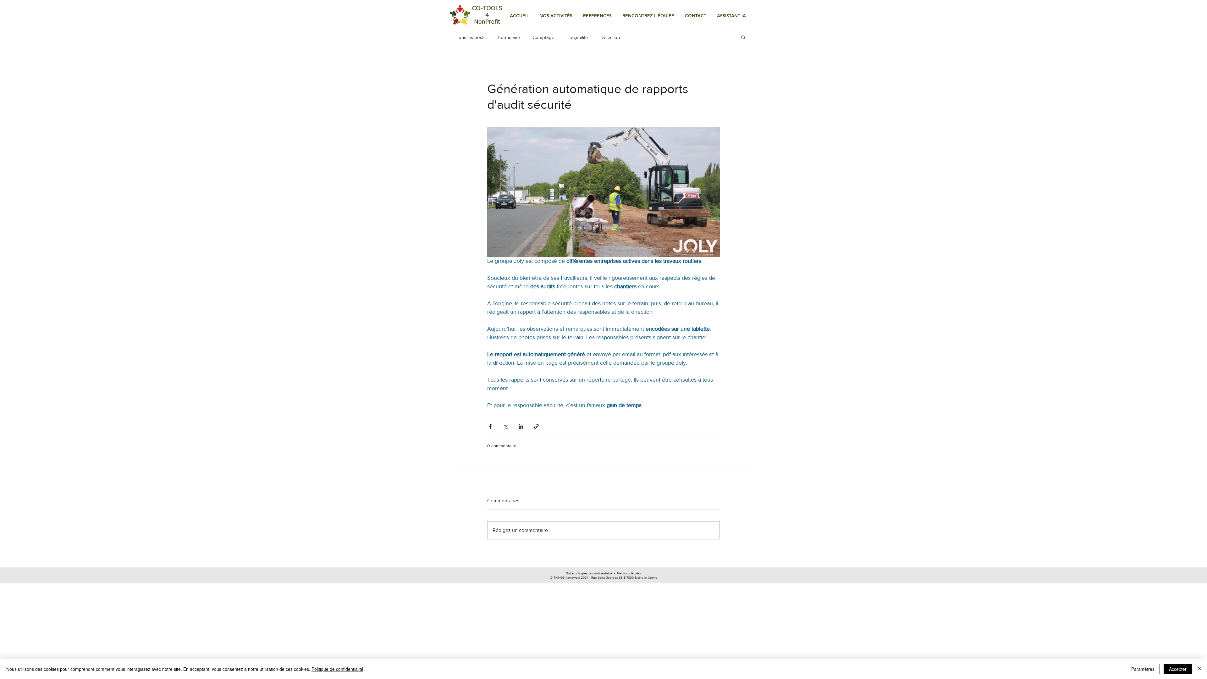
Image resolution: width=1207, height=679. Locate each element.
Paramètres (1143, 669)
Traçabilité (577, 37)
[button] (556, 16)
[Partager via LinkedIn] (521, 426)
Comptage (543, 37)
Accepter (1178, 669)
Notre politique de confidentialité (589, 573)
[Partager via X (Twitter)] (506, 426)
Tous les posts (471, 37)
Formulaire (509, 37)
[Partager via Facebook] (490, 426)
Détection (610, 37)
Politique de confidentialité (337, 669)
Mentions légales (629, 573)
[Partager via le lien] (536, 426)
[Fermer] (1199, 669)
